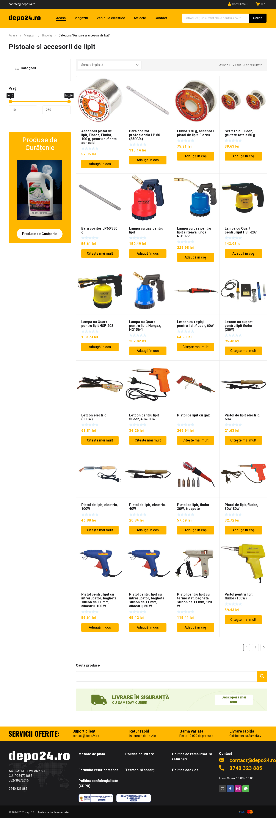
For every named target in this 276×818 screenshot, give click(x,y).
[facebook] (230, 788)
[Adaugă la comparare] (118, 87)
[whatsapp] (245, 788)
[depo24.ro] (25, 18)
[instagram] (238, 788)
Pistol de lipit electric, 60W (242, 417)
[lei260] (69, 101)
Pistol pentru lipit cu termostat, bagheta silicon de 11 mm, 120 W (194, 600)
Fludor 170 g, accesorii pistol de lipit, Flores (195, 133)
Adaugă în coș (100, 164)
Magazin (29, 35)
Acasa (13, 35)
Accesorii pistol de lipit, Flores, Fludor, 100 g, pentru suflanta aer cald (99, 137)
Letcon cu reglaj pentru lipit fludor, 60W (195, 323)
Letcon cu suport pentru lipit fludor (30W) (239, 325)
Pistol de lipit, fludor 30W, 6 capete (193, 506)
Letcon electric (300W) (93, 417)
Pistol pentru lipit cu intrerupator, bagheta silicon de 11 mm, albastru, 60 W (146, 600)
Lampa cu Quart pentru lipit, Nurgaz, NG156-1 (145, 325)
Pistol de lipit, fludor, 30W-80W (241, 506)
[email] (222, 788)
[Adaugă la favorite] (118, 82)
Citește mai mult (100, 253)
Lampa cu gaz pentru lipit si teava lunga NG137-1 (194, 232)
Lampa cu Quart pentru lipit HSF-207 (241, 230)
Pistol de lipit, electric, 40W (147, 506)
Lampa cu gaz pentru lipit (146, 230)
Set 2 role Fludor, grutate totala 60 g (240, 133)
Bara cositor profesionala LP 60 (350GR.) (144, 135)
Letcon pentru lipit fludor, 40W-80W (144, 417)
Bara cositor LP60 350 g (99, 230)
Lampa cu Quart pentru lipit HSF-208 (97, 323)
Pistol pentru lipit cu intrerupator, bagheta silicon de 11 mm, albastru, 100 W (98, 600)
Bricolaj (47, 35)
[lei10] (10, 101)
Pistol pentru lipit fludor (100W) (238, 596)
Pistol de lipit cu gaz (193, 415)
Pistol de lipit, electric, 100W (99, 506)
